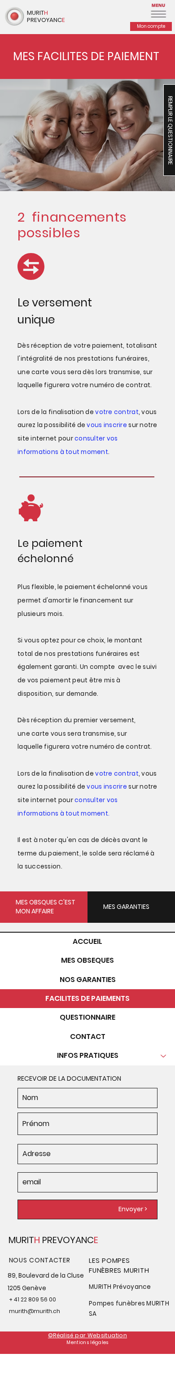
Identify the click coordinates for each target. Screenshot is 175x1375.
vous (95, 425)
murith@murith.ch (34, 1311)
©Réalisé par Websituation (87, 1335)
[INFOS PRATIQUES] (164, 1055)
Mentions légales (87, 1342)
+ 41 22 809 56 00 (32, 1299)
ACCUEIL (87, 941)
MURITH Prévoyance (120, 1287)
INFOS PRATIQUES (87, 1055)
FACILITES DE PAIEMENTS (87, 998)
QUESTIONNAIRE (87, 1017)
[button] (158, 9)
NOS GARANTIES (88, 979)
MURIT (21, 1240)
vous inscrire (106, 786)
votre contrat (116, 773)
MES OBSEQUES (87, 960)
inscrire (115, 425)
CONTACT (87, 1036)
